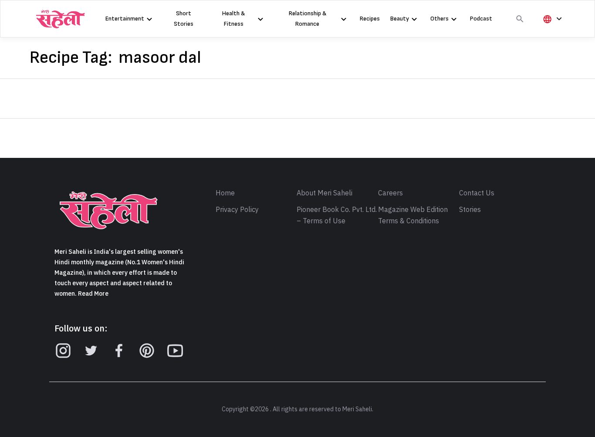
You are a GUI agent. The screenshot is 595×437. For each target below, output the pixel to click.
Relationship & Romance (307, 18)
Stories (470, 210)
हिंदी (551, 33)
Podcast (481, 18)
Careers (390, 193)
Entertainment (124, 18)
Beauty (399, 18)
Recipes (370, 18)
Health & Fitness (233, 18)
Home (225, 193)
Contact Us (476, 193)
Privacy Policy (237, 210)
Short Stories (183, 18)
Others (439, 18)
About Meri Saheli (324, 193)
